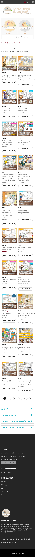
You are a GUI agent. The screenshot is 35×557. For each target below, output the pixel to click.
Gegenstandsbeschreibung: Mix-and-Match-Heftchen (10, 349)
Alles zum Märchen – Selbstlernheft (8, 110)
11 (27, 398)
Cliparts (25, 33)
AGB (2, 488)
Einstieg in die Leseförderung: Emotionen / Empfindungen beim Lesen (8, 213)
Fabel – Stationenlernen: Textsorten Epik (9, 248)
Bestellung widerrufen (8, 463)
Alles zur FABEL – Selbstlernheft (23, 110)
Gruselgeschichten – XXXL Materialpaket (24, 348)
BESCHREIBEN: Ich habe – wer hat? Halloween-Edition (8, 142)
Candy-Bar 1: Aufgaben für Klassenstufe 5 (25, 142)
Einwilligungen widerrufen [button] (9, 459)
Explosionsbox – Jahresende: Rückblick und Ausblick (25, 212)
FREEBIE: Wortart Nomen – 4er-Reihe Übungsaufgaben (24, 281)
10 (24, 398)
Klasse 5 (9, 43)
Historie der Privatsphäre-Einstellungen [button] (13, 456)
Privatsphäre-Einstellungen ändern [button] (12, 453)
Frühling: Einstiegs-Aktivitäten (7, 314)
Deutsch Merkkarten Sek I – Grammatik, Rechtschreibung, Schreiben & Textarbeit (8, 177)
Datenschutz (5, 495)
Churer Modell (10, 33)
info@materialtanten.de (8, 542)
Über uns (4, 485)
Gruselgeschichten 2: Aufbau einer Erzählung (9, 382)
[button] (9, 82)
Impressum (4, 491)
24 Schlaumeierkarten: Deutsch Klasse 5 (9, 76)
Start (2, 43)
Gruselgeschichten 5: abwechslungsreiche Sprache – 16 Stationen (25, 382)
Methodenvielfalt (6, 472)
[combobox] (8, 37)
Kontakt (3, 482)
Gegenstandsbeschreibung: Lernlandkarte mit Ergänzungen (26, 315)
